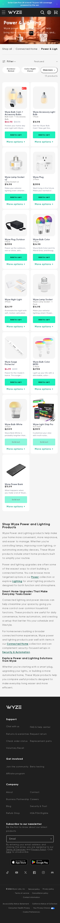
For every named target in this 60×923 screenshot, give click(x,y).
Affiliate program (15, 773)
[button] (42, 12)
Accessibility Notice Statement (16, 904)
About (9, 792)
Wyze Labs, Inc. (18, 889)
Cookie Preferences (31, 912)
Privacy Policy (38, 849)
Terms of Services (16, 849)
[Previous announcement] (3, 4)
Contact (34, 792)
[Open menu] (3, 12)
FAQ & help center (40, 727)
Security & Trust (38, 806)
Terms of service (22, 893)
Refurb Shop (13, 813)
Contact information (31, 897)
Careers (34, 799)
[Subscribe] (50, 838)
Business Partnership (17, 799)
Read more (10, 38)
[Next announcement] (57, 4)
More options (16, 141)
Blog (8, 806)
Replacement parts (41, 741)
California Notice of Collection (44, 904)
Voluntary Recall (15, 748)
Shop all (7, 48)
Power (35, 577)
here (8, 852)
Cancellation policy (40, 893)
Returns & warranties (17, 734)
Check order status (17, 741)
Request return (38, 734)
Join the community (17, 766)
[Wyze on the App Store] (19, 862)
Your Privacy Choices (41, 908)
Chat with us (12, 726)
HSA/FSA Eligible (39, 813)
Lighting (17, 581)
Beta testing (37, 766)
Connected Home (26, 48)
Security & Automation (16, 652)
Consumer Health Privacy (19, 908)
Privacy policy (48, 889)
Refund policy (34, 889)
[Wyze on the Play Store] (39, 862)
